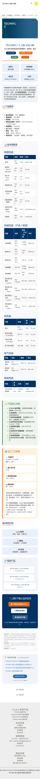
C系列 (24, 15)
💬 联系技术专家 (20, 617)
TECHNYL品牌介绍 (20, 712)
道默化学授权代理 (20, 728)
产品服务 (9, 15)
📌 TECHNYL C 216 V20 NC (19, 578)
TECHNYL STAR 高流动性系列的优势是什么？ (19, 668)
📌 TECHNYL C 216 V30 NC (19, 570)
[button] (31, 3)
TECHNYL (17, 15)
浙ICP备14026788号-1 (20, 763)
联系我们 (25, 680)
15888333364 (24, 739)
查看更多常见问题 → (20, 676)
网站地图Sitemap (20, 756)
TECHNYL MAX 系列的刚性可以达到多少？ (18, 665)
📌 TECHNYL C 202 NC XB (20, 586)
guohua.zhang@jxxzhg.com (22, 741)
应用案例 (20, 730)
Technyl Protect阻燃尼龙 (20, 717)
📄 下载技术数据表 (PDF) (19, 604)
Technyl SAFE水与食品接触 (20, 714)
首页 (3, 15)
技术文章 (20, 733)
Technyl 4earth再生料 (20, 719)
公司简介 (20, 725)
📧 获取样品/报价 (19, 611)
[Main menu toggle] (36, 4)
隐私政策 (20, 758)
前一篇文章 (20, 690)
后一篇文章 (20, 695)
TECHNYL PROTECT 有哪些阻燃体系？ (17, 661)
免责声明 (20, 761)
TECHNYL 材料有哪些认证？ (14, 671)
